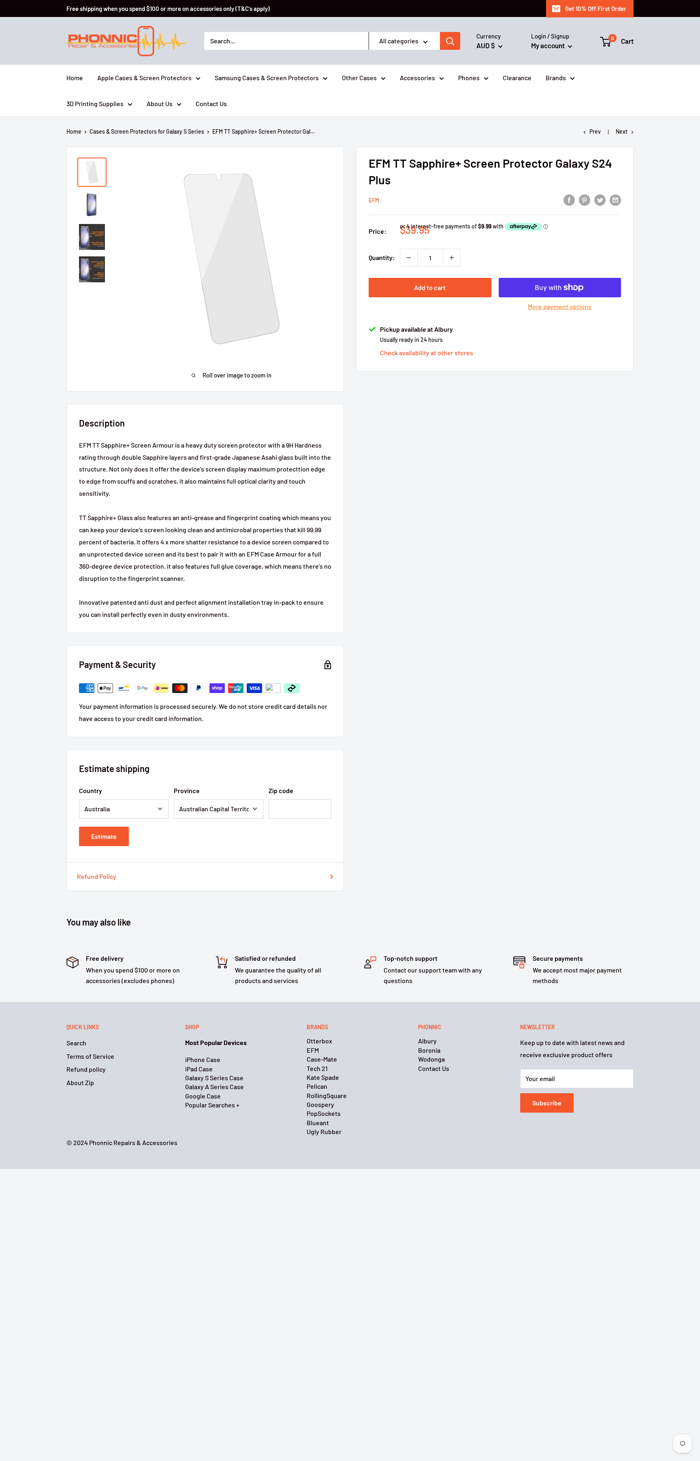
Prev (595, 131)
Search (76, 1043)
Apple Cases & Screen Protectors (144, 78)
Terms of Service (90, 1056)
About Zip (80, 1082)
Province (187, 790)
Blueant (318, 1122)
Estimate (104, 836)
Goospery (320, 1104)
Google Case (203, 1096)
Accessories (417, 78)
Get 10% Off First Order (595, 8)
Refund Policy (96, 876)
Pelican (317, 1086)
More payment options (559, 306)
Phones (469, 78)
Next (621, 131)
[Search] (450, 41)
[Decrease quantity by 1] (408, 257)
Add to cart (430, 287)
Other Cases (359, 78)
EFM (374, 199)
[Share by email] (615, 199)
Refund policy (86, 1069)
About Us (160, 103)
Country (90, 790)
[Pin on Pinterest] (584, 199)
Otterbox (319, 1041)
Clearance (517, 78)
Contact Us (211, 103)
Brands (556, 78)
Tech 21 (317, 1068)
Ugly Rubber (324, 1131)
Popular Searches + (212, 1105)
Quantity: (382, 257)
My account (548, 45)
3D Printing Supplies (95, 103)
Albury (427, 1041)
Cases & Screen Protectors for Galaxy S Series (147, 131)
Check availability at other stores (426, 352)
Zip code (281, 790)
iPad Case (199, 1069)
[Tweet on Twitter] (600, 199)
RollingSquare (327, 1095)
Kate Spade (323, 1077)
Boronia (429, 1050)
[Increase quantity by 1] (451, 257)
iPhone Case (202, 1059)
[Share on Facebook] (569, 199)
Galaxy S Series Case (214, 1077)
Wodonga (431, 1059)
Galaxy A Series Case (214, 1086)
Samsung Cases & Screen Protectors (267, 78)
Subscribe (546, 1103)
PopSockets (324, 1113)
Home (74, 78)
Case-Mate (322, 1059)
